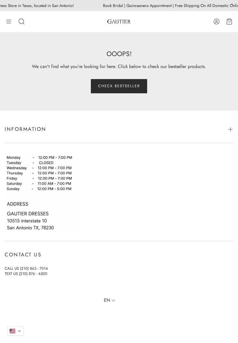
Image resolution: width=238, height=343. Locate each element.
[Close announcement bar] (232, 4)
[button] (9, 21)
